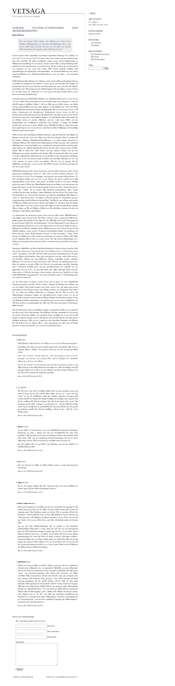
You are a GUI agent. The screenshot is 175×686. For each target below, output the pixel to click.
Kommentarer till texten (100, 54)
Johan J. (95, 22)
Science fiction (94, 34)
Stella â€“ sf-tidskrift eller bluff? (61, 677)
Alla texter (95, 57)
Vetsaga (29, 11)
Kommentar (20, 642)
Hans (20, 339)
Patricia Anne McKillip (23, 677)
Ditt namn (51, 626)
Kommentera (96, 43)
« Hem (92, 13)
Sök (91, 65)
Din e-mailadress (53, 631)
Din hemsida (51, 637)
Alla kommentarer (98, 59)
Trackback (95, 45)
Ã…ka (20, 387)
